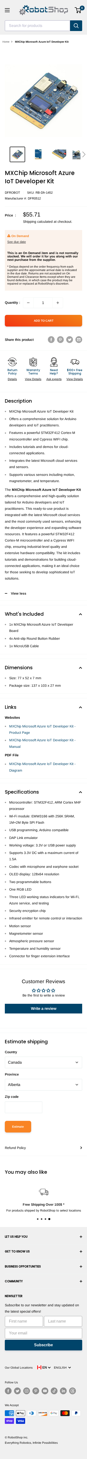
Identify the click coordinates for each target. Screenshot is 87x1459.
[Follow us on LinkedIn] (63, 1390)
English (61, 1367)
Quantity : (12, 302)
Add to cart (43, 320)
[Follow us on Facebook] (8, 1390)
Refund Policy (15, 1148)
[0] (78, 10)
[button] (83, 154)
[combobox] (37, 25)
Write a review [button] (43, 1008)
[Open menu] (7, 10)
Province (12, 1074)
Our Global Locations (19, 1367)
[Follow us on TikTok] (54, 1390)
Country (11, 1052)
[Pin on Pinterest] (60, 339)
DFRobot (12, 192)
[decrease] (28, 303)
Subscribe (43, 1345)
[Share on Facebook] (51, 339)
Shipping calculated (38, 221)
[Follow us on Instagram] (26, 1390)
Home (5, 41)
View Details (33, 379)
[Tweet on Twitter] (69, 339)
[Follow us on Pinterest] (35, 1390)
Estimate (18, 1126)
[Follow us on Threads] (72, 1390)
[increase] (58, 303)
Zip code (12, 1097)
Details (12, 379)
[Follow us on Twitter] (17, 1390)
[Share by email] (78, 339)
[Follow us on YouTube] (45, 1390)
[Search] (76, 25)
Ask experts (54, 379)
